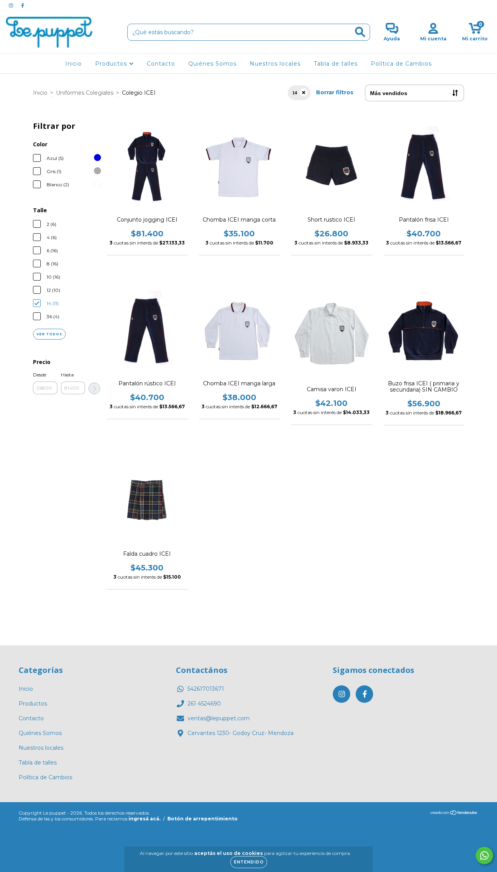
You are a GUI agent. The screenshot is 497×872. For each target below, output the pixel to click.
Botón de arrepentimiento (202, 819)
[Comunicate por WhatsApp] (484, 855)
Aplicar (94, 388)
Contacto (161, 63)
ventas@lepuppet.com (219, 718)
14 (294, 92)
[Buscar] (360, 32)
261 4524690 (204, 703)
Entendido (249, 862)
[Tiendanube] (454, 814)
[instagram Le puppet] (11, 5)
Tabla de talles (336, 63)
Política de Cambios (401, 63)
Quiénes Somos (212, 63)
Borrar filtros (334, 92)
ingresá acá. (144, 819)
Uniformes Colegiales (84, 92)
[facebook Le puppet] (22, 5)
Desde (39, 375)
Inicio (73, 63)
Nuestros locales (275, 63)
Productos (112, 63)
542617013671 (206, 688)
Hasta (67, 375)
